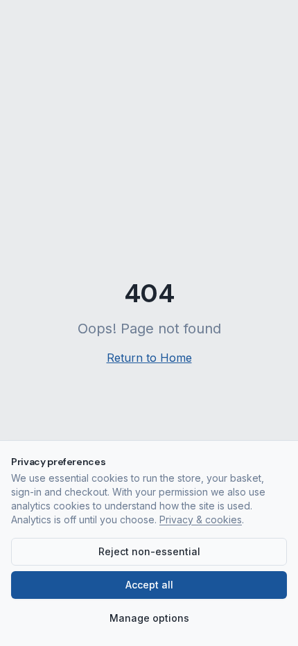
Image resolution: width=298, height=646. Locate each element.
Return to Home (149, 358)
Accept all (149, 585)
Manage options (149, 618)
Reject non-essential (149, 551)
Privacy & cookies (200, 519)
